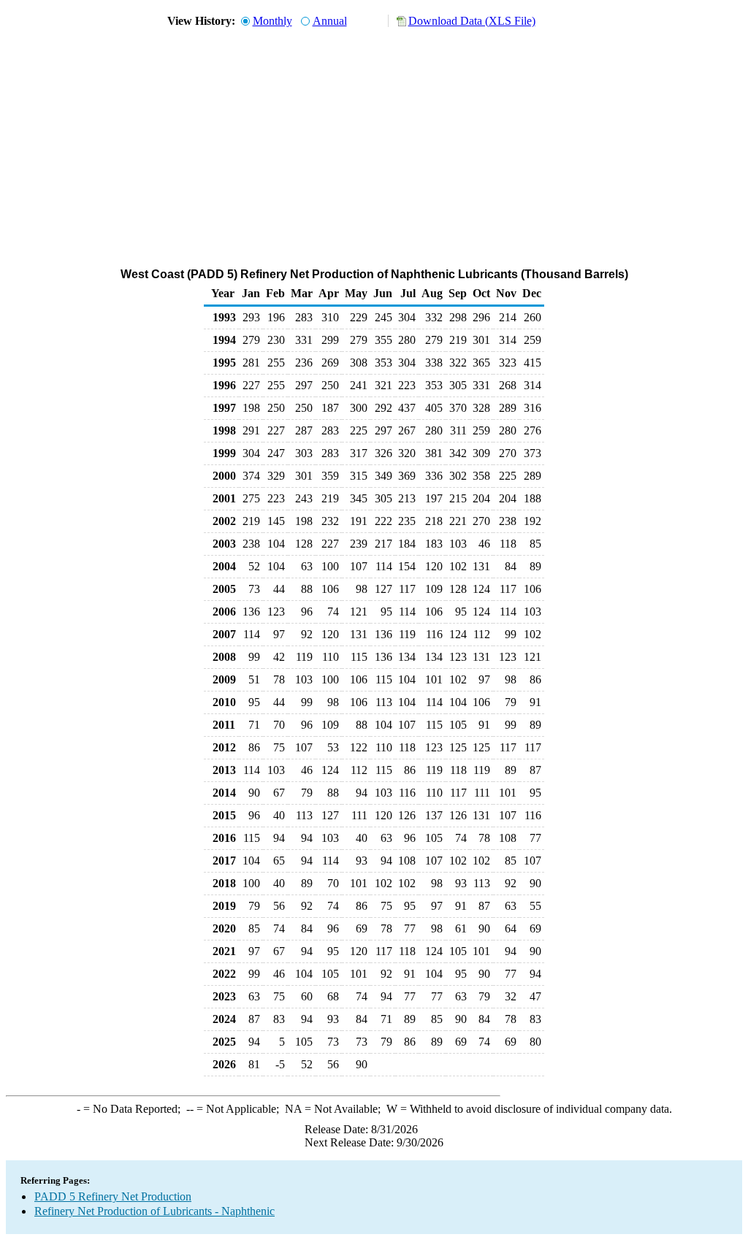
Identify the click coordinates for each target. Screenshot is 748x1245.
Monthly (272, 21)
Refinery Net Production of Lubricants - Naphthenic (154, 1211)
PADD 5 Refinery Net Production (112, 1196)
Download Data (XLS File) (471, 21)
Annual (330, 21)
